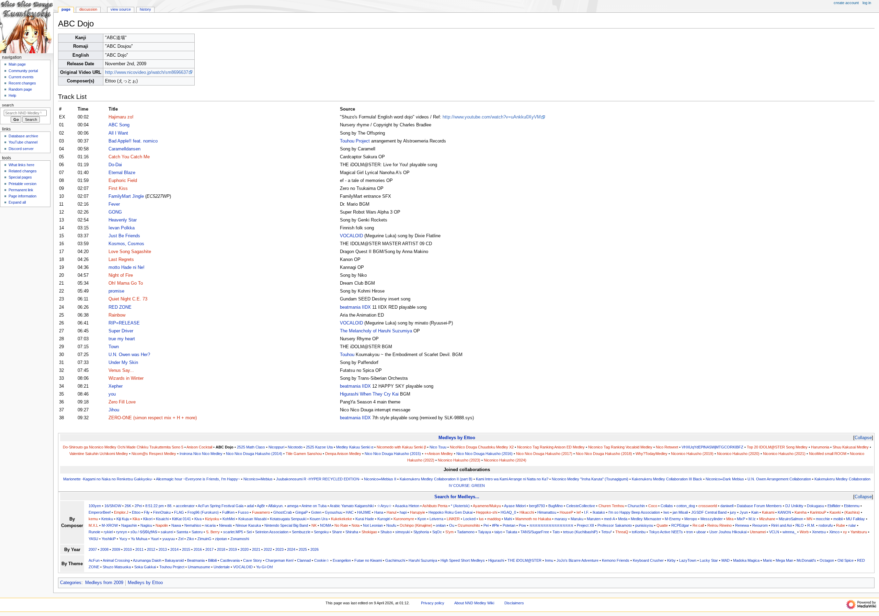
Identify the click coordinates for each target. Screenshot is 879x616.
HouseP (566, 512)
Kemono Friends (615, 560)
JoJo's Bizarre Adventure (577, 560)
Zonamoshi (239, 539)
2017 (209, 549)
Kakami (768, 512)
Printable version (22, 184)
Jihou (114, 410)
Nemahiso (192, 525)
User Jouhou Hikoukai (727, 532)
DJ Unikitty (794, 506)
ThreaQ (621, 532)
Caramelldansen (124, 149)
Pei (486, 525)
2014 (174, 549)
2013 (163, 549)
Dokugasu (815, 506)
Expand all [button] (17, 202)
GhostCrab (282, 512)
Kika (136, 519)
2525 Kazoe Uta (319, 447)
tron (689, 532)
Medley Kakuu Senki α (354, 447)
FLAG (179, 512)
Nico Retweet (667, 447)
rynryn (121, 532)
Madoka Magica (746, 560)
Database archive (23, 136)
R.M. (811, 525)
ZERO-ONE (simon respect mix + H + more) (153, 417)
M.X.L (93, 525)
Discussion (88, 9)
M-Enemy (673, 519)
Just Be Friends (124, 235)
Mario (767, 560)
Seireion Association (271, 532)
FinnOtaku (162, 512)
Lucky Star (709, 560)
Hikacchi (527, 512)
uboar (701, 532)
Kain (754, 512)
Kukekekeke (341, 519)
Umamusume (199, 567)
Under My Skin (123, 362)
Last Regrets (121, 259)
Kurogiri (383, 519)
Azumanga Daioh (147, 560)
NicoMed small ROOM (827, 454)
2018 (221, 549)
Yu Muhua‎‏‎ (139, 539)
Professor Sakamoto (614, 525)
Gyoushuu (333, 512)
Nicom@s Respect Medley (154, 454)
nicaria (210, 525)
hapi (403, 512)
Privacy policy (432, 603)
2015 (186, 549)
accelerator (185, 506)
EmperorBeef (100, 512)
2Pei (138, 506)
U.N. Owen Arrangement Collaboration (779, 479)
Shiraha (351, 532)
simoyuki (402, 532)
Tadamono (466, 532)
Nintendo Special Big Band (286, 525)
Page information (22, 196)
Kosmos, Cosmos (126, 243)
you (112, 394)
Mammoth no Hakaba (533, 519)
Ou (451, 525)
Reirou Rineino (719, 525)
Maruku (577, 519)
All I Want (118, 133)
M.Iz (752, 519)
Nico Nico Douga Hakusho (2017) (544, 454)
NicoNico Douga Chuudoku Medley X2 (482, 447)
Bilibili (212, 560)
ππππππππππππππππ (551, 525)
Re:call (698, 525)
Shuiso (386, 532)
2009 (116, 549)
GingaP (301, 512)
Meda (622, 519)
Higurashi (496, 560)
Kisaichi (162, 519)
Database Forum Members (759, 506)
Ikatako (599, 512)
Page (65, 9)
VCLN (774, 532)
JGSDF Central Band (709, 512)
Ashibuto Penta (434, 506)
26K (128, 506)
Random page (20, 89)
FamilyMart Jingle (126, 196)
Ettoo (136, 512)
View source (121, 9)
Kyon (422, 519)
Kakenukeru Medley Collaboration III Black (667, 479)
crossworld (707, 506)
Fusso (243, 512)
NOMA (325, 525)
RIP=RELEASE (124, 323)
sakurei (167, 532)
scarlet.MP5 (233, 532)
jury (733, 512)
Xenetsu (819, 532)
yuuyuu (168, 539)
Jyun (744, 512)
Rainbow (117, 315)
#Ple (495, 525)
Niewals (225, 525)
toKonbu (639, 532)
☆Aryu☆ (384, 506)
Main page (17, 64)
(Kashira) (852, 512)
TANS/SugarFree (535, 532)
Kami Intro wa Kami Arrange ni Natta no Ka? (512, 479)
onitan (441, 525)
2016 (198, 549)
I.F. (586, 512)
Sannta (182, 532)
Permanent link (21, 190)
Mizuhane (767, 519)
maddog (494, 519)
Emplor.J (121, 512)
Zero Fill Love (122, 402)
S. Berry (213, 532)
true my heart (122, 338)
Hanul (391, 512)
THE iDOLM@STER (524, 560)
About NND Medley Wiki (474, 603)
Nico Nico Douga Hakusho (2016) (484, 454)
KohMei (228, 519)
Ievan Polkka (122, 228)
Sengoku (321, 532)
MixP (741, 519)
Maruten (594, 519)
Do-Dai (115, 164)
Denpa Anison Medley (343, 454)
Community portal (23, 71)
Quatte (662, 525)
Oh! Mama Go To (126, 283)
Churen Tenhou (611, 506)
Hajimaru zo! (121, 117)
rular (852, 525)
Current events (21, 77)
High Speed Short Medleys (463, 560)
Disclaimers (514, 603)
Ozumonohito (469, 525)
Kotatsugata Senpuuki (288, 519)
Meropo (690, 519)
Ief (579, 512)
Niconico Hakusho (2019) (692, 454)
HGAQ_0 (508, 512)
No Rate (341, 525)
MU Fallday (855, 519)
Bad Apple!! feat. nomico (133, 141)
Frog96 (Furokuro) (203, 512)
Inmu (549, 560)
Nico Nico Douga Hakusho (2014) (254, 454)
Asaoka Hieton (407, 506)
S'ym (449, 532)
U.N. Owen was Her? (129, 354)
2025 (303, 549)
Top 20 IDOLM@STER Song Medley (777, 447)
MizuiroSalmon (791, 519)
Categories (70, 582)
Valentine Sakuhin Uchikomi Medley (98, 454)
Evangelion (342, 560)
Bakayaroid (174, 560)
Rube (840, 525)
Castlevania (230, 560)
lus (481, 519)
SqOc (437, 532)
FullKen (228, 512)
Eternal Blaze (122, 172)
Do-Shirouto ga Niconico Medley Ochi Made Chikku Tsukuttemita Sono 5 (123, 447)
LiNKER (453, 519)
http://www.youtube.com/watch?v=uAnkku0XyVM (492, 117)
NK (314, 525)
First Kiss (118, 188)
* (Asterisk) (460, 506)
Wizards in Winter (126, 378)
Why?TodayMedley (651, 454)
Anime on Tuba (314, 506)
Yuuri (155, 539)
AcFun (94, 560)
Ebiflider (834, 506)
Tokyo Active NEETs (666, 532)
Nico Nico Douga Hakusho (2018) (604, 454)
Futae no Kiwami (368, 560)
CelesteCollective (580, 506)
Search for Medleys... (456, 496)
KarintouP (818, 512)
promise (116, 291)
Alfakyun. (276, 506)
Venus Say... (121, 370)
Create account (846, 3)
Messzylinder (711, 519)
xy (845, 532)
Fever (114, 204)
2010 (128, 549)
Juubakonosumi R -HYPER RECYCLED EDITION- (318, 479)
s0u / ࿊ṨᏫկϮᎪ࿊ (143, 532)
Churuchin (636, 506)
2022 (268, 549)
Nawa (176, 525)
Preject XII (585, 525)
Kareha (801, 512)
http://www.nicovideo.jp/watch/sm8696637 (146, 72)
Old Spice (845, 560)
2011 (139, 549)
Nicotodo (295, 447)
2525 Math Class (251, 447)
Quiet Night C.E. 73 (128, 299)
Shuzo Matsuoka (117, 567)
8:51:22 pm (154, 506)
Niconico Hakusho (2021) (784, 454)
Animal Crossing (116, 560)
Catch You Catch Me (129, 157)
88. (169, 506)
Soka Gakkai (145, 567)
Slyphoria (421, 532)
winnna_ (789, 532)
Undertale (222, 567)
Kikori (147, 519)
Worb (804, 532)
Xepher (116, 386)
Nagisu (146, 525)
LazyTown (687, 560)
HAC (350, 512)
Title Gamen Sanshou (304, 454)
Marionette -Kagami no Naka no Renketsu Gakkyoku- (108, 479)
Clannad (304, 560)
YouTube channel (23, 142)
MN (809, 519)
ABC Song (119, 125)
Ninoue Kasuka (248, 525)
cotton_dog (685, 506)
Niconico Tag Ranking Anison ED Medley (551, 447)
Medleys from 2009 (104, 582)
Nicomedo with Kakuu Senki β (401, 447)
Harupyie (417, 512)
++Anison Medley (438, 454)
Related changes (23, 171)
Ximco (834, 532)
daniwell (726, 506)
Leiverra (436, 519)
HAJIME (364, 512)
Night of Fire (121, 275)
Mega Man (784, 560)
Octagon (827, 560)
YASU (93, 539)
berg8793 (537, 506)
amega (292, 506)
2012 (151, 549)
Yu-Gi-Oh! (264, 567)
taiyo (498, 532)
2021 (256, 549)
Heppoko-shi (486, 512)
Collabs (667, 506)
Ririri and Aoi (781, 525)
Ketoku (107, 519)
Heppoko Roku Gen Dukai (450, 512)
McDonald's (806, 560)
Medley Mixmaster (646, 519)
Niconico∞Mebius (258, 479)
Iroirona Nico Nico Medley (201, 454)
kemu (93, 519)
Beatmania (196, 560)
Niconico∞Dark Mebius (725, 479)
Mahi (508, 519)
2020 (244, 549)
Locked (469, 519)
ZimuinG (204, 539)
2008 (104, 549)
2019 (233, 549)
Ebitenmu (851, 506)
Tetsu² (606, 532)
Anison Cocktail (199, 447)
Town (114, 346)
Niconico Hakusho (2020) (738, 454)
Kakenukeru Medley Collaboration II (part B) (436, 479)
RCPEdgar (680, 525)
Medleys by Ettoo (456, 437)
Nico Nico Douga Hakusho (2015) (393, 454)
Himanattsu (546, 512)
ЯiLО (799, 525)
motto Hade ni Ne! (127, 267)
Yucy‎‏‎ (123, 539)
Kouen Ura (319, 519)
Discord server (21, 149)
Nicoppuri (276, 447)
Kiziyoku (212, 519)
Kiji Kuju (122, 519)
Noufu (391, 525)
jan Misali (680, 512)
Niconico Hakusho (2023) (459, 460)
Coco (652, 506)
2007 (93, 549)
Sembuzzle (301, 532)
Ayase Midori (515, 506)
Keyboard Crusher (648, 560)
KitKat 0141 (181, 519)
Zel (180, 539)
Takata (511, 532)
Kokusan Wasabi (252, 519)
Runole (94, 532)
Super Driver (121, 331)
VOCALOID (351, 235)
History (145, 9)
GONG (115, 212)
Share (337, 532)
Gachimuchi (395, 560)
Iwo (666, 512)
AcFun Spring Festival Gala (220, 506)
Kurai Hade (364, 519)
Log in (867, 3)
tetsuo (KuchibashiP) (580, 532)
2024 (291, 549)
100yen (95, 506)
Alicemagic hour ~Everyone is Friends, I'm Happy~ (198, 479)
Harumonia (820, 447)
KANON (784, 512)
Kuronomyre (403, 519)
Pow (522, 525)
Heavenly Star (123, 220)
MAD (725, 560)
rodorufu (826, 525)
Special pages (20, 177)
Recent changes (22, 83)
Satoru (197, 532)
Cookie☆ (321, 560)
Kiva (198, 519)
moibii (838, 519)
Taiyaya (484, 532)
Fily (147, 512)
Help (12, 95)
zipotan (221, 539)
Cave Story (252, 560)
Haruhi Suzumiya (423, 560)
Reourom (760, 525)
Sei (249, 532)
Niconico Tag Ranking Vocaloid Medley (620, 447)
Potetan (509, 525)
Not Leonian (373, 525)
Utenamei (758, 532)
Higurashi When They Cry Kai (369, 394)
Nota (355, 525)
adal (250, 506)
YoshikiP (109, 539)
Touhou (347, 354)
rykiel (108, 532)
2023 (279, 549)
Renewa (742, 525)
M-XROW (110, 525)
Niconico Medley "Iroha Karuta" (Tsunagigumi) (590, 479)
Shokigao (369, 532)
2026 (314, 549)
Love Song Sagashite (130, 251)
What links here (21, 165)
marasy (561, 519)
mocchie (823, 519)
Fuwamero (261, 512)
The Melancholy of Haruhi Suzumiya (376, 331)
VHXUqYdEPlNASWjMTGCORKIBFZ (712, 447)
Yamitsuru (859, 532)
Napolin (162, 525)
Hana (378, 512)
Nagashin (129, 525)
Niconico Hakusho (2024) (505, 460)
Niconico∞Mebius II (380, 479)
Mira (729, 519)
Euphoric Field (123, 180)
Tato (556, 532)
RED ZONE (120, 307)
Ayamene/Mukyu (487, 506)
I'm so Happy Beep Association (634, 512)
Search (8, 105)
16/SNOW (112, 506)
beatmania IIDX (355, 307)
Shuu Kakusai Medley (851, 447)
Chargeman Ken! (279, 560)
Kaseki (835, 512)
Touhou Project (355, 141)
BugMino (555, 506)
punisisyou (644, 525)
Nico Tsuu (438, 447)
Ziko (190, 539)
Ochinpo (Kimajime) (416, 525)
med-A (609, 519)
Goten (316, 512)
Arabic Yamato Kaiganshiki (352, 506)
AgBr (261, 506)
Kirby (671, 560)
